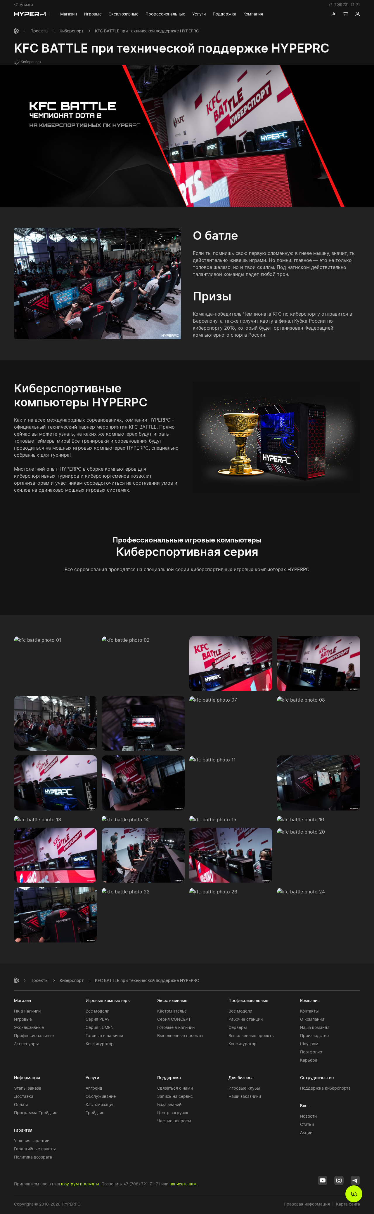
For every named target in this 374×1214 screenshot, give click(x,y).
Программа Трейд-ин (35, 1112)
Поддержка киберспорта (325, 1088)
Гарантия (23, 1130)
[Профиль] (357, 14)
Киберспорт (72, 30)
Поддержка (169, 1077)
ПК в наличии (27, 1010)
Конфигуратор (100, 1043)
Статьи (307, 1124)
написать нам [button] (183, 1183)
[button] (23, 4)
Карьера (308, 1060)
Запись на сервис (175, 1096)
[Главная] (16, 31)
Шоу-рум (309, 1043)
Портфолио (311, 1051)
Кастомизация (100, 1104)
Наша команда (315, 1027)
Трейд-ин (95, 1112)
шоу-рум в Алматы (80, 1183)
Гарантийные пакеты (35, 1148)
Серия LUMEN (100, 1027)
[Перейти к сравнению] (333, 14)
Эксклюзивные (29, 1027)
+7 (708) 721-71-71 (344, 4)
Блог (304, 1105)
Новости (308, 1116)
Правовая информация (307, 1203)
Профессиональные (34, 1035)
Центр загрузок (172, 1112)
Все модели (97, 1010)
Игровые (23, 1019)
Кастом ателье (172, 1010)
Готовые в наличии (104, 1035)
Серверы (237, 1027)
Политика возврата (33, 1156)
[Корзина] (345, 14)
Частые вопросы (174, 1120)
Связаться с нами (175, 1088)
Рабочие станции (245, 1019)
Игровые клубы (244, 1088)
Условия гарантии (31, 1140)
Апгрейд (94, 1088)
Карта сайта (348, 1203)
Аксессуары (26, 1043)
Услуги (92, 1077)
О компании (312, 1019)
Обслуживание (101, 1096)
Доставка (23, 1096)
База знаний (169, 1104)
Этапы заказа (27, 1088)
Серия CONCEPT (174, 1019)
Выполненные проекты (180, 1035)
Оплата (21, 1104)
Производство (314, 1035)
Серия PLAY (98, 1019)
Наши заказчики (244, 1096)
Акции (306, 1132)
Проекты (39, 30)
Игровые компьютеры (108, 1000)
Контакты (309, 1010)
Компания (310, 1000)
